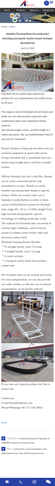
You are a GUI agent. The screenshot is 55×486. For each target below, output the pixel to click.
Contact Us (48, 10)
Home (7, 10)
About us (34, 10)
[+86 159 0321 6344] (34, 482)
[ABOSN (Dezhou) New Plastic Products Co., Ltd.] (27, 3)
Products (20, 10)
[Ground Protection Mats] (27, 17)
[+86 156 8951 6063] (20, 482)
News (12, 27)
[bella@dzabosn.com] (6, 482)
